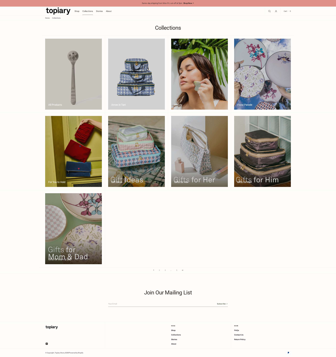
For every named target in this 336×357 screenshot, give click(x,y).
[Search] (269, 11)
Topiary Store (59, 353)
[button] (276, 11)
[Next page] (182, 270)
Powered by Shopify (76, 353)
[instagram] (46, 343)
